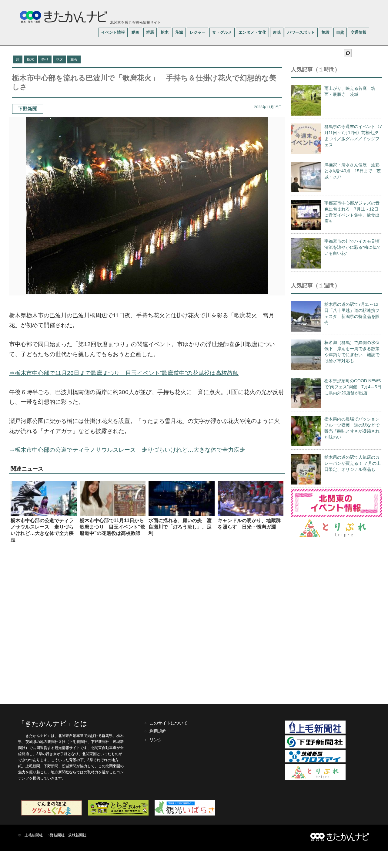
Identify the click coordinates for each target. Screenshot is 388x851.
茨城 (179, 32)
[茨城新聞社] (315, 761)
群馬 (150, 32)
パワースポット (301, 32)
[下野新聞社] (315, 747)
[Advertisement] (147, 623)
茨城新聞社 (77, 835)
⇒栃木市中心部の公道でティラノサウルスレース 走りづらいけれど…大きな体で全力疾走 (127, 450)
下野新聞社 (55, 835)
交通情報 (358, 32)
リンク (155, 739)
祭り (44, 59)
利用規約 (157, 731)
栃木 (165, 32)
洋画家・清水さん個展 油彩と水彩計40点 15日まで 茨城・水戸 (352, 170)
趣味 (277, 32)
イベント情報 (113, 32)
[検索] (348, 53)
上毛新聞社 (34, 835)
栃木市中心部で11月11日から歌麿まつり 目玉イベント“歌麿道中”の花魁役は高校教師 (112, 527)
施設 (325, 32)
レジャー (198, 32)
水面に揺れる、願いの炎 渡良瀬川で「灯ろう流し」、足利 (180, 527)
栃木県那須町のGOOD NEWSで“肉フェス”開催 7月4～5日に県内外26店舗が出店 (352, 386)
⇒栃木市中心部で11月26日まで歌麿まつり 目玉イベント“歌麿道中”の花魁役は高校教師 (124, 373)
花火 (59, 59)
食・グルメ (222, 32)
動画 (135, 32)
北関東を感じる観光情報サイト (135, 22)
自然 (340, 32)
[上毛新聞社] (315, 732)
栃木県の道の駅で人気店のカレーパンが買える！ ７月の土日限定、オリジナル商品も (352, 463)
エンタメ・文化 (252, 32)
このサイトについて (168, 723)
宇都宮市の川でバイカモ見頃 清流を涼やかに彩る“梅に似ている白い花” (354, 247)
